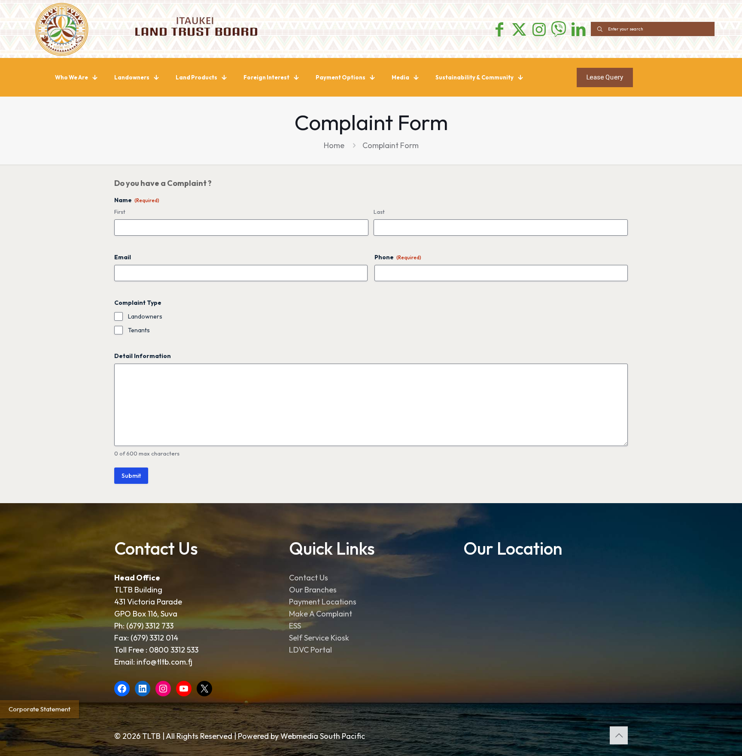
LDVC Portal (310, 650)
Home (334, 145)
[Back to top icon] (619, 735)
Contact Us (308, 578)
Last (379, 211)
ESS (295, 626)
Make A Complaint (320, 614)
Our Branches (313, 590)
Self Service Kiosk (319, 638)
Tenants (139, 330)
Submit (131, 476)
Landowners (145, 316)
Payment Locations (322, 602)
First (119, 211)
